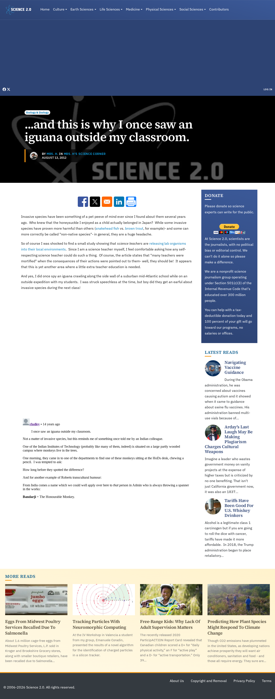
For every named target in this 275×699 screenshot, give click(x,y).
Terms (267, 681)
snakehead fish (107, 228)
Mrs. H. (52, 154)
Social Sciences (191, 9)
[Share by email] (107, 202)
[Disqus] (107, 353)
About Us (177, 681)
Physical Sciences (159, 9)
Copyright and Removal (209, 681)
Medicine (133, 9)
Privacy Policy (244, 681)
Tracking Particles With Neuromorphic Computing (99, 624)
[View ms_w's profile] (34, 156)
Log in (268, 89)
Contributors (219, 9)
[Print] (131, 202)
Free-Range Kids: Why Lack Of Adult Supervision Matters (170, 624)
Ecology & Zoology (37, 112)
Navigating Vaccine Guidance (235, 367)
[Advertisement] (137, 54)
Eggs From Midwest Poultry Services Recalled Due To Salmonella (33, 627)
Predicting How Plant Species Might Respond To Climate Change (237, 627)
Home (45, 9)
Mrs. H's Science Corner (85, 154)
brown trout (134, 228)
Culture (58, 9)
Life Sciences (110, 9)
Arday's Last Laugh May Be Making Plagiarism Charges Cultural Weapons (228, 439)
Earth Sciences (81, 9)
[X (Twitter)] (8, 89)
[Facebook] (5, 89)
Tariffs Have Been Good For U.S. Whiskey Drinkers (239, 508)
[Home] (20, 10)
